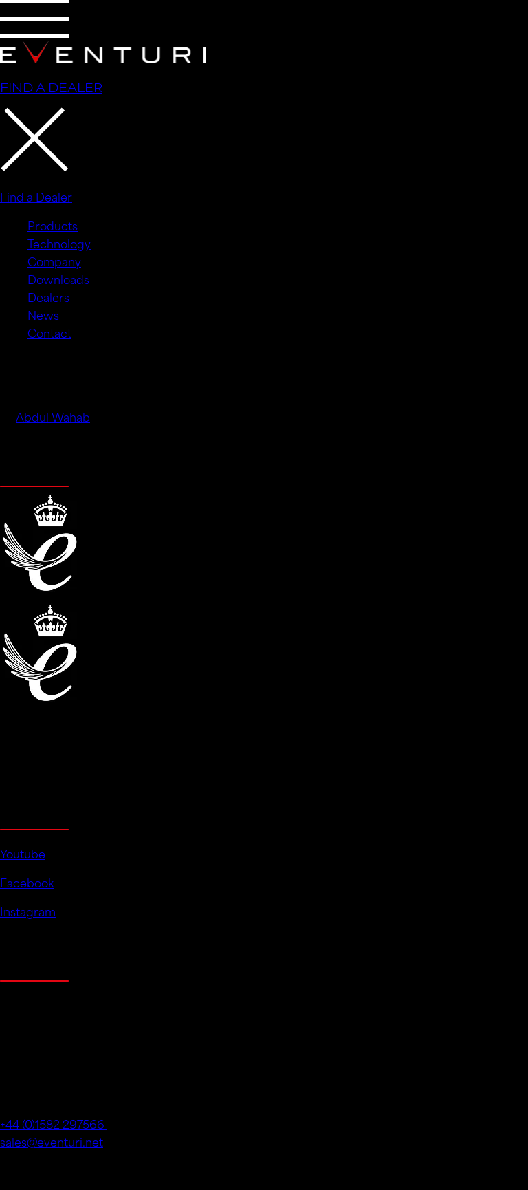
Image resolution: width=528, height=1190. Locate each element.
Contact (50, 332)
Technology (59, 243)
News (43, 314)
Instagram (28, 911)
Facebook (27, 882)
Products (53, 225)
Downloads (58, 279)
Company (54, 261)
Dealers (48, 296)
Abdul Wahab (53, 416)
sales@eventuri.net (51, 1141)
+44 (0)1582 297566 (53, 1123)
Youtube (22, 853)
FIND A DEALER (51, 87)
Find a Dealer (36, 196)
